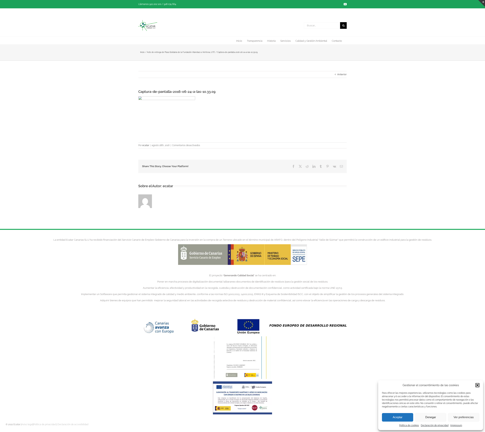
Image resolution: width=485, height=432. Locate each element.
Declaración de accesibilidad (73, 424)
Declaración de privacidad (434, 425)
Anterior (342, 74)
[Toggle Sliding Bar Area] (481, 3)
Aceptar (397, 417)
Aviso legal (27, 424)
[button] (477, 385)
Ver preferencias (464, 417)
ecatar (145, 145)
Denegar (430, 417)
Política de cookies (409, 425)
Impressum (456, 425)
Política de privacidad (44, 424)
